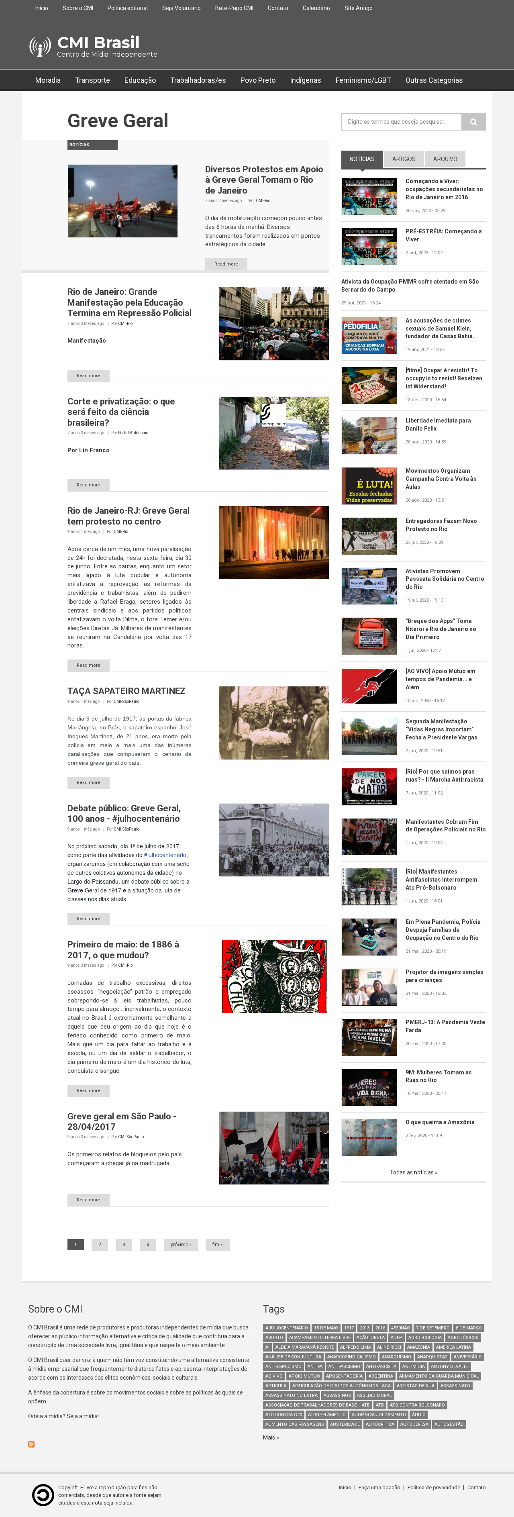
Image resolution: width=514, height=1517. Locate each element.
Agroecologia (425, 1337)
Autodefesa (414, 1424)
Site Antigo (359, 8)
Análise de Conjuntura (293, 1357)
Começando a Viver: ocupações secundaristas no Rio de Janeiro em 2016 (444, 189)
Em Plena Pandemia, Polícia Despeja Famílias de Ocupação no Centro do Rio (443, 930)
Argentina (381, 1376)
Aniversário (468, 1357)
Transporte (92, 80)
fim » (217, 1244)
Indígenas (305, 80)
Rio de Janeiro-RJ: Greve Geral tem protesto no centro (128, 516)
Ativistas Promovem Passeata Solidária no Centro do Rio (445, 579)
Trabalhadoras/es (198, 80)
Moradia (48, 80)
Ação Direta (371, 1337)
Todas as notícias (412, 1172)
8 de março (469, 1328)
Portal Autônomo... (135, 433)
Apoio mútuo (304, 1376)
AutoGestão (449, 1424)
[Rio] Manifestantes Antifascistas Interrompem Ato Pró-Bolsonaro (441, 879)
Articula (275, 1385)
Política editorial (128, 8)
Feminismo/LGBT (363, 80)
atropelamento (327, 1414)
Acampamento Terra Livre (320, 1337)
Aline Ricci (389, 1347)
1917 (349, 1328)
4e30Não (400, 1328)
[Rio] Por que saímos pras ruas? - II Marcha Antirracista (444, 775)
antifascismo (344, 1366)
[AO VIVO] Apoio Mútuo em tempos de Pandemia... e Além (440, 679)
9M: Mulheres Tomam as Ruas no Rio (439, 1076)
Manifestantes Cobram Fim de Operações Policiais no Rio (446, 826)
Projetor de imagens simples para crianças (444, 976)
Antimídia (413, 1366)
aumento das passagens (294, 1424)
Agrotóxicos (463, 1337)
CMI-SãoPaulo (126, 701)
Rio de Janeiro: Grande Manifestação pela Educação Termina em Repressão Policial (129, 302)
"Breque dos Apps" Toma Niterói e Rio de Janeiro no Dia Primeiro (441, 629)
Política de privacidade (434, 1487)
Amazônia (418, 1347)
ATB (380, 1405)
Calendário (316, 8)
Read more (226, 264)
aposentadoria (344, 1376)
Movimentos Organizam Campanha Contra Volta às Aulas (441, 479)
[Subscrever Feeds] (139, 1444)
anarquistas (432, 1357)
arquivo (445, 159)
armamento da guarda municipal (439, 1376)
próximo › (181, 1244)
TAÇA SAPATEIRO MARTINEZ (126, 691)
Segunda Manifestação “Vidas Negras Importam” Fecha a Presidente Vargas (441, 729)
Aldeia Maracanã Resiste (304, 1347)
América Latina (453, 1347)
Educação (140, 80)
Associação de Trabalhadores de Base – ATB (317, 1405)
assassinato (455, 1385)
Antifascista (381, 1366)
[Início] (39, 47)
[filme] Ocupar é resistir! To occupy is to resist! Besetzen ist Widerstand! (444, 378)
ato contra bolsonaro (417, 1405)
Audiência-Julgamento (379, 1414)
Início (41, 8)
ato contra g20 (283, 1414)
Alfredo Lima (355, 1347)
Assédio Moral (374, 1395)
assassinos (337, 1395)
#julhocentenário (165, 855)
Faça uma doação (379, 1487)
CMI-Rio (263, 200)
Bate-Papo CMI (234, 8)
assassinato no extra (291, 1395)
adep (396, 1337)
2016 (380, 1328)
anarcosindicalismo (351, 1357)
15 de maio (326, 1328)
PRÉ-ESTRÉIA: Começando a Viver (444, 235)
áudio (419, 1414)
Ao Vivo (274, 1376)
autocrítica (380, 1424)
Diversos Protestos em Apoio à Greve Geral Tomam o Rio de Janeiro (264, 180)
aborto (274, 1337)
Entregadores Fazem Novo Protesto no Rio (441, 525)
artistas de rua (415, 1385)
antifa (315, 1366)
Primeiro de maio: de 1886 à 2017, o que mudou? (123, 949)
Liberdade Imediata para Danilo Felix (438, 424)
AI (267, 1347)
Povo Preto (258, 80)
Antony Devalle (450, 1366)
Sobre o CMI (78, 8)
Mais (269, 1437)
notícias (366, 159)
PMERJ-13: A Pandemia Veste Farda (445, 1026)
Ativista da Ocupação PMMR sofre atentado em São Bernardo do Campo (410, 285)
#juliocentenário (286, 1328)
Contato (278, 8)
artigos (404, 159)
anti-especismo (283, 1366)
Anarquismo (396, 1357)
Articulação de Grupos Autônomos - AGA (341, 1385)
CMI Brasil (98, 42)
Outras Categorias (434, 80)
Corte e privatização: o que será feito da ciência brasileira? (121, 412)
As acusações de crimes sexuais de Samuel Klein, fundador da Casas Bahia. (440, 328)
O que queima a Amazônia (440, 1122)
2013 (364, 1328)
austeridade (345, 1424)
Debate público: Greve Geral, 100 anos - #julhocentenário (124, 813)
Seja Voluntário (181, 8)
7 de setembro (433, 1328)
